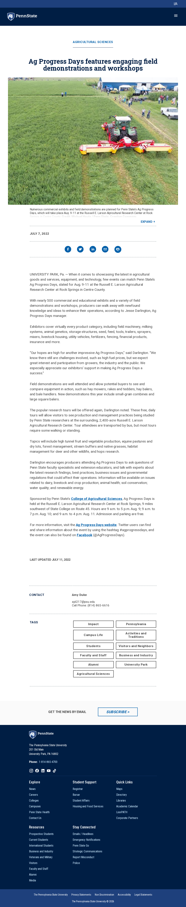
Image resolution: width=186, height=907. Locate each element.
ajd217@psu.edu (83, 602)
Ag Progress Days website (96, 525)
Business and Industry (136, 655)
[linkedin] (93, 249)
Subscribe (116, 712)
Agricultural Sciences (93, 42)
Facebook (84, 535)
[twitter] (80, 249)
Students (93, 646)
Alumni (93, 664)
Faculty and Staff (93, 655)
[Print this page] (117, 249)
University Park (136, 664)
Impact (93, 624)
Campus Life (93, 635)
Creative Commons (123, 216)
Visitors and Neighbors (136, 646)
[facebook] (68, 249)
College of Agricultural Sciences (96, 499)
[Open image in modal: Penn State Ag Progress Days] (93, 141)
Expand (147, 221)
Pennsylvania (136, 624)
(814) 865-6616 (99, 605)
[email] (105, 249)
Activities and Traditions (136, 635)
